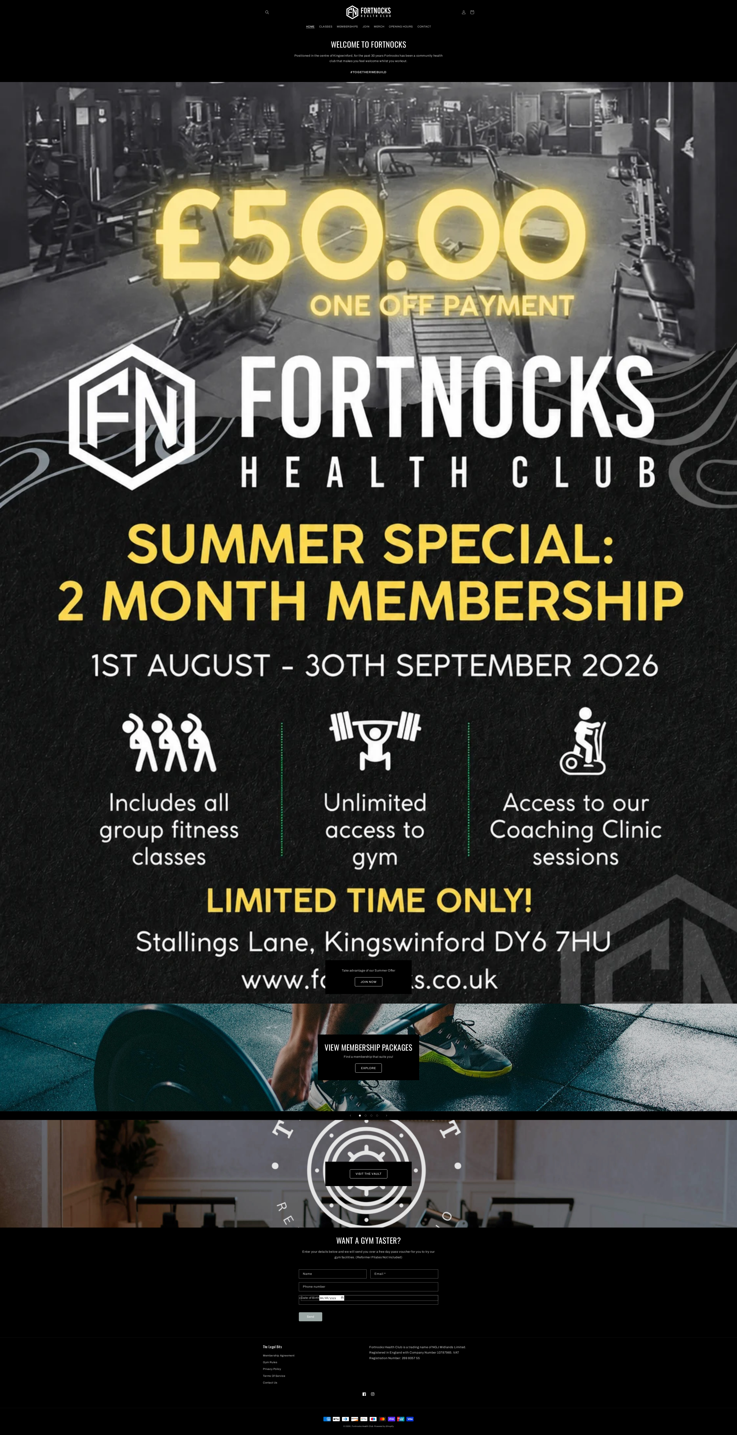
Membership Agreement (279, 1355)
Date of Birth (310, 1297)
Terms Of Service (274, 1375)
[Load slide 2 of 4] (365, 1115)
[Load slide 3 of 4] (371, 1115)
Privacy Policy (272, 1369)
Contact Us (270, 1382)
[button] (267, 12)
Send (310, 1316)
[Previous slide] (350, 1115)
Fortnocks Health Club (362, 1426)
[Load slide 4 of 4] (377, 1115)
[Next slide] (386, 1115)
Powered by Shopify (384, 1426)
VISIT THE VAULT (369, 1173)
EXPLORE (368, 1068)
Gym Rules (270, 1362)
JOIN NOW (369, 981)
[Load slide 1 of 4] (360, 1115)
